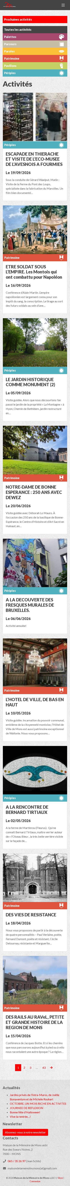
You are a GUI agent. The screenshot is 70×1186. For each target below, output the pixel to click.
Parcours (10, 44)
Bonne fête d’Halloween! (25, 1112)
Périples (10, 145)
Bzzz (60, 1177)
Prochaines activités (18, 19)
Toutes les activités (17, 29)
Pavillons (10, 65)
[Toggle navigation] (63, 5)
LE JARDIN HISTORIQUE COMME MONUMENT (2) (30, 382)
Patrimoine (12, 257)
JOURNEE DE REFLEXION (26, 1108)
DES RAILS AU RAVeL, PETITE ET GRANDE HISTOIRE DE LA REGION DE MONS (35, 1022)
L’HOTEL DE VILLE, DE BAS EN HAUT (35, 702)
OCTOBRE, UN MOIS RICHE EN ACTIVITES (38, 1103)
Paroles (9, 51)
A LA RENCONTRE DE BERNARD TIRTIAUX (27, 809)
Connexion (35, 1181)
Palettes (10, 36)
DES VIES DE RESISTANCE (31, 914)
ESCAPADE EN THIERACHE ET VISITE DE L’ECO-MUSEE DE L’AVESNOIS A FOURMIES (34, 159)
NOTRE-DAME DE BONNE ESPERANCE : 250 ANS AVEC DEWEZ (34, 492)
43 (44, 1067)
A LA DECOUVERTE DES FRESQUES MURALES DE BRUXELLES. (30, 605)
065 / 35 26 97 (16, 1161)
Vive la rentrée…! (20, 1116)
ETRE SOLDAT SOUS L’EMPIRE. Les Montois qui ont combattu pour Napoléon (34, 272)
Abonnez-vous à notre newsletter (25, 1132)
